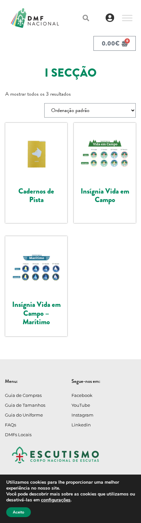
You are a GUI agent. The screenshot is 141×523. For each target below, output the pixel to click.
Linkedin (81, 424)
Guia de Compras (23, 395)
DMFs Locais (18, 434)
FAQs (10, 424)
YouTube (80, 405)
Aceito (18, 512)
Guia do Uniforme (24, 415)
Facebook (81, 395)
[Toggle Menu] (127, 18)
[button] (85, 18)
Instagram (82, 415)
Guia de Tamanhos (25, 405)
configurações (55, 500)
